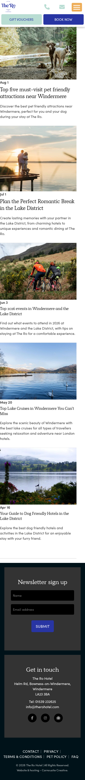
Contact (31, 751)
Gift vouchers (21, 19)
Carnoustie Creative (54, 770)
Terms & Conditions (22, 756)
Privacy (51, 751)
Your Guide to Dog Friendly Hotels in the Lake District (34, 516)
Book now (63, 19)
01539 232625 (45, 701)
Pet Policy (57, 756)
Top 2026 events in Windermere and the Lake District (34, 311)
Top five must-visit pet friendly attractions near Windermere (35, 93)
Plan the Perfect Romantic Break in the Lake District (37, 204)
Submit (42, 626)
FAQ (74, 756)
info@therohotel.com (42, 706)
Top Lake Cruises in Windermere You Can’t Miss (37, 411)
